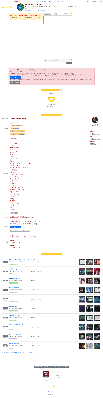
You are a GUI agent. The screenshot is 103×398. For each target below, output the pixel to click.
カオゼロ (11, 264)
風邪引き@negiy (13, 334)
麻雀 (16, 213)
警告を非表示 (15, 82)
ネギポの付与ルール (15, 227)
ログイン (12, 223)
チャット (30, 1)
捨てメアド (3, 1)
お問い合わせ (93, 1)
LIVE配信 (17, 1)
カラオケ (15, 338)
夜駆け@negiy (13, 343)
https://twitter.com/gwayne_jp (17, 140)
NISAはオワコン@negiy (15, 315)
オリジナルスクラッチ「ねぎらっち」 (19, 230)
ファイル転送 (23, 1)
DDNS (50, 1)
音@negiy (11, 306)
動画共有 (44, 1)
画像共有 (37, 1)
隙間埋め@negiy (13, 269)
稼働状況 (98, 1)
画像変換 (57, 1)
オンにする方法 (15, 77)
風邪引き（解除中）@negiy (16, 324)
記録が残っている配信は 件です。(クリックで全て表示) (18, 352)
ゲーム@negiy (13, 287)
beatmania (16, 264)
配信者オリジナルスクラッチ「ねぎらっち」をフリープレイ (37, 10)
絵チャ (10, 1)
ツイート (69, 63)
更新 (35, 224)
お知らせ (64, 1)
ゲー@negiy (12, 297)
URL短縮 (87, 1)
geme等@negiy (13, 278)
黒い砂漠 (12, 213)
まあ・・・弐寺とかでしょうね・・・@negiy (20, 259)
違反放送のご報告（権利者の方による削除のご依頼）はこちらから (51, 367)
